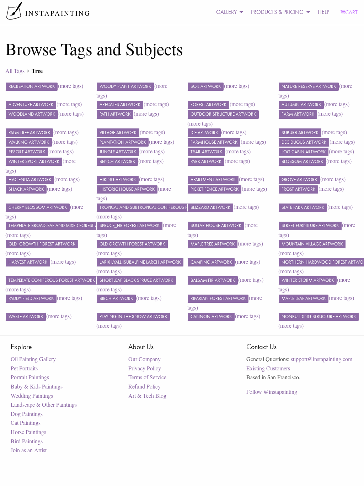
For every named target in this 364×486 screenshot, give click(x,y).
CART (351, 12)
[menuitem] (227, 12)
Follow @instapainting (271, 391)
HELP (323, 12)
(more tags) (70, 85)
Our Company (144, 359)
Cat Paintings (26, 422)
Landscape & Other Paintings (44, 404)
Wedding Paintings (32, 395)
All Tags (15, 70)
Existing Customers (268, 368)
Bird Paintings (27, 441)
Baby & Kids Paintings (37, 386)
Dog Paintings (27, 413)
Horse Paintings (28, 431)
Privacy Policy (144, 368)
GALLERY (226, 12)
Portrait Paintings (30, 377)
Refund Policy (144, 386)
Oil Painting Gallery (33, 359)
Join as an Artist (29, 450)
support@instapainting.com (321, 359)
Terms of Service (147, 377)
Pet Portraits (24, 368)
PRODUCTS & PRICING (277, 12)
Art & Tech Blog (147, 395)
